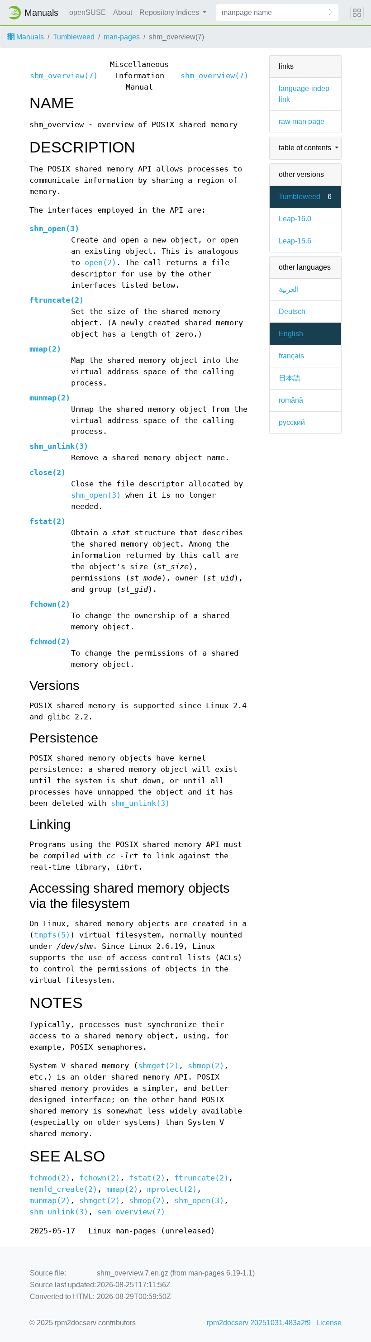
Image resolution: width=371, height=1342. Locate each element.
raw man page (301, 121)
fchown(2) (49, 604)
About (122, 12)
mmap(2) (45, 349)
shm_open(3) (54, 228)
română (291, 400)
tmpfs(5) (52, 935)
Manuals (29, 37)
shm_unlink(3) (58, 446)
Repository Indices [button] (170, 12)
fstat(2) (47, 521)
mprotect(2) (172, 1189)
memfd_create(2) (63, 1189)
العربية (289, 289)
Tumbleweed (74, 37)
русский (292, 422)
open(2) (100, 262)
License (329, 1323)
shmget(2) (158, 1065)
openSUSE (87, 12)
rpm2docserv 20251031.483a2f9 (259, 1323)
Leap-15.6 (295, 241)
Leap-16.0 (295, 219)
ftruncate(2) (56, 300)
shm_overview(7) (64, 75)
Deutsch (292, 311)
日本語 (289, 378)
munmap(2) (49, 398)
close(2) (47, 472)
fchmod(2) (49, 642)
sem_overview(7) (131, 1212)
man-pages (122, 37)
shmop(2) (206, 1065)
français (291, 356)
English (291, 334)
